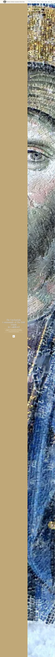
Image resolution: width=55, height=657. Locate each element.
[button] (48, 1)
